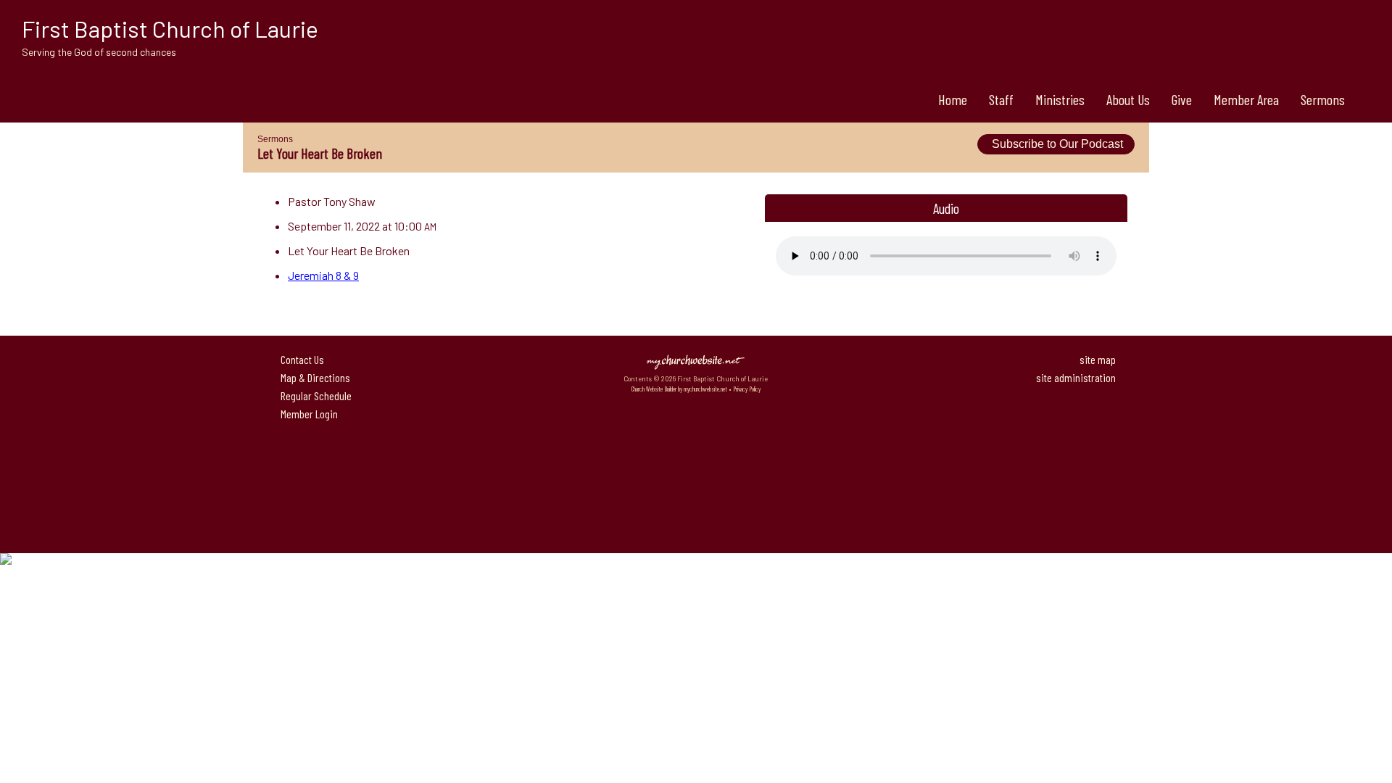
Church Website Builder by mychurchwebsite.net (679, 389)
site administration (1076, 377)
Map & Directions (313, 377)
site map (1098, 359)
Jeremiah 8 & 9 (323, 275)
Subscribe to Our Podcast (1056, 144)
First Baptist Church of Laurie (170, 28)
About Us (1128, 99)
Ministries (1060, 99)
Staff (1001, 99)
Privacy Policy (747, 389)
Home (952, 99)
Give (1182, 99)
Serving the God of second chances (99, 52)
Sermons (1323, 99)
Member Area (1246, 99)
